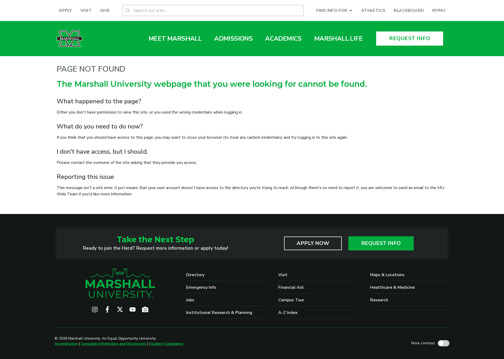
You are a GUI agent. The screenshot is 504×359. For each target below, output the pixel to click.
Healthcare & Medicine (392, 287)
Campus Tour (291, 300)
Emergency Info (201, 287)
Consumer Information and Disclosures (113, 343)
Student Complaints (166, 343)
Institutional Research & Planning (219, 312)
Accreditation (66, 343)
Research (379, 300)
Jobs (190, 300)
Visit (282, 275)
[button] (334, 10)
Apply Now (313, 243)
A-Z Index (288, 312)
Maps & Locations (387, 275)
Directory (195, 275)
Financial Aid (290, 287)
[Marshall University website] (69, 38)
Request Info (381, 243)
